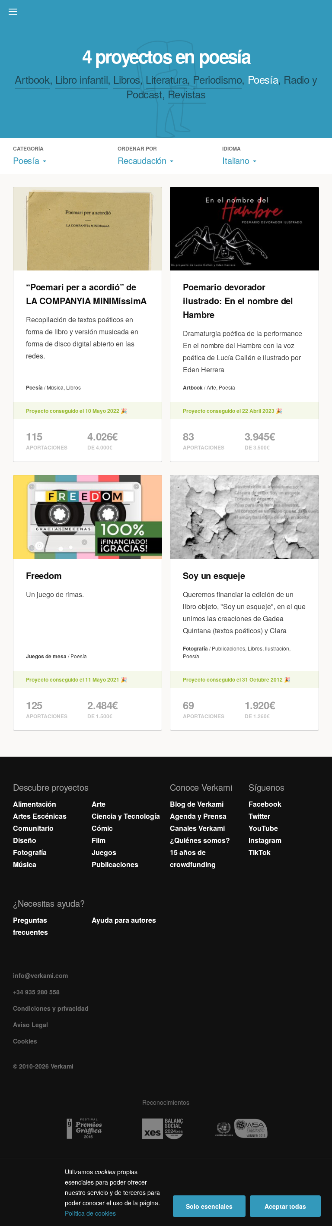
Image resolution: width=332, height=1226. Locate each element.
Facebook (265, 804)
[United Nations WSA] (244, 1129)
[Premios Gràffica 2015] (87, 1129)
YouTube (263, 828)
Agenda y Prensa (198, 816)
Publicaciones (115, 864)
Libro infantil (81, 79)
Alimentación (34, 804)
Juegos (104, 852)
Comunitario (33, 828)
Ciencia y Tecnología (126, 816)
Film (98, 840)
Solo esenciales (209, 1206)
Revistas (187, 93)
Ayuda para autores (124, 920)
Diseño (24, 840)
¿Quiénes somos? (200, 840)
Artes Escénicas (40, 816)
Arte (98, 804)
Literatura (166, 79)
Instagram (265, 840)
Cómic (102, 828)
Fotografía (30, 852)
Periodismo (217, 79)
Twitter (259, 816)
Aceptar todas (285, 1206)
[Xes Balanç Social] (166, 1129)
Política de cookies (90, 1213)
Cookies (25, 1041)
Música (24, 864)
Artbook (32, 79)
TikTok (260, 852)
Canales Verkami (197, 828)
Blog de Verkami (196, 804)
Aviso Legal (30, 1024)
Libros (126, 79)
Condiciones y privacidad (51, 1008)
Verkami (167, 13)
